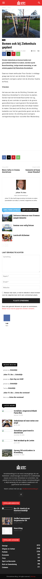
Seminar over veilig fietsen (23, 225)
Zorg (9, 7)
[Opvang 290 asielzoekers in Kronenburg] (7, 453)
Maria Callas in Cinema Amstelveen (11, 171)
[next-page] (6, 245)
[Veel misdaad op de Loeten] (7, 443)
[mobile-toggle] (3, 3)
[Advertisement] (21, 133)
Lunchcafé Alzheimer (21, 235)
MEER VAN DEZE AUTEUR (29, 210)
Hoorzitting (18, 528)
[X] (9, 54)
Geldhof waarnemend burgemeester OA (22, 519)
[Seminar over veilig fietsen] (7, 227)
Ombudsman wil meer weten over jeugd (26, 422)
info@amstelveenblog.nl (30, 489)
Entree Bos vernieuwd (22, 393)
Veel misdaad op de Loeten (24, 440)
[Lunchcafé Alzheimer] (7, 237)
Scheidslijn (13, 370)
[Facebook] (4, 54)
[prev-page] (3, 245)
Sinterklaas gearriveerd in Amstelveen (24, 432)
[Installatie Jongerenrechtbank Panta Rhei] (7, 413)
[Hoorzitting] (7, 530)
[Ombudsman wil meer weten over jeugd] (7, 423)
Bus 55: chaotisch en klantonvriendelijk (22, 509)
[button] (39, 3)
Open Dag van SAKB (16, 379)
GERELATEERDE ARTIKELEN (11, 210)
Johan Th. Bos (9, 51)
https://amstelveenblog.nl (21, 195)
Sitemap (33, 576)
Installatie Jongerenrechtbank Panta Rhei (25, 412)
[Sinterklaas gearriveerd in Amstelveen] (7, 433)
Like (7, 315)
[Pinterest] (13, 54)
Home (4, 7)
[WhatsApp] (18, 54)
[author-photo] (21, 189)
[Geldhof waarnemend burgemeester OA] (7, 521)
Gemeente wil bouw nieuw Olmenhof (32, 171)
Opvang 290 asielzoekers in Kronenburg (24, 451)
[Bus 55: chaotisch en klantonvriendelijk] (7, 511)
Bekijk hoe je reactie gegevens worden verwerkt (18, 308)
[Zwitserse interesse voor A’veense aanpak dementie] (7, 218)
